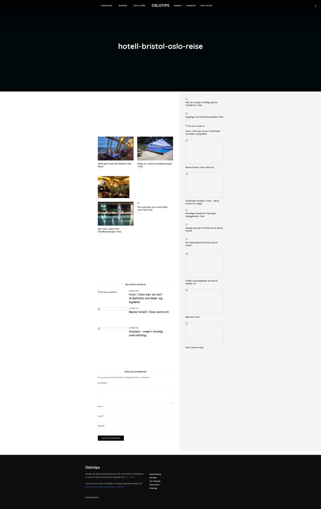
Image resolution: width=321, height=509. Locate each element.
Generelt (178, 6)
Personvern (155, 485)
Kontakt (153, 478)
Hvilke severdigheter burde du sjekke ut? (202, 282)
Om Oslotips (155, 481)
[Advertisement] (135, 115)
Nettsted (101, 426)
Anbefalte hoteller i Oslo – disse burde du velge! (202, 202)
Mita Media (129, 477)
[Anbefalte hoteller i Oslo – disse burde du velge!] (204, 185)
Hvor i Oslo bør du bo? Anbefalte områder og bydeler (145, 298)
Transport (191, 6)
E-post (101, 416)
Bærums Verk (193, 317)
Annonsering (155, 474)
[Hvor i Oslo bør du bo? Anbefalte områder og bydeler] (204, 126)
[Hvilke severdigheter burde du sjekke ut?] (204, 264)
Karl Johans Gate (195, 347)
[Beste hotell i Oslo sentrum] (204, 151)
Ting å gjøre (139, 6)
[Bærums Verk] (204, 301)
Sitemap (153, 488)
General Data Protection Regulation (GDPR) (104, 487)
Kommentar (103, 383)
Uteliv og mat (206, 6)
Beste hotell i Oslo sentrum (149, 312)
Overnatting (106, 6)
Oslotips (160, 5)
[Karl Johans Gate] (204, 333)
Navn (100, 406)
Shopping (123, 6)
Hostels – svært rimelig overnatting (146, 333)
